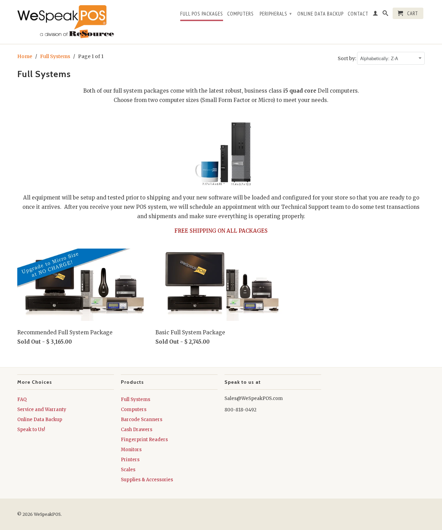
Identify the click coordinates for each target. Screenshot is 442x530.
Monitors (131, 450)
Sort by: (347, 58)
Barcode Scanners (141, 419)
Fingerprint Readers (144, 440)
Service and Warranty (41, 409)
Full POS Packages (201, 14)
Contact (358, 14)
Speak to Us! (31, 430)
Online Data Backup (320, 14)
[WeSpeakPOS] (65, 22)
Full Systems (135, 399)
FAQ (22, 399)
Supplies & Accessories (147, 480)
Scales (128, 470)
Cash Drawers (136, 430)
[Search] (385, 14)
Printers (130, 460)
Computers (240, 14)
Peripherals (276, 13)
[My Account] (375, 14)
